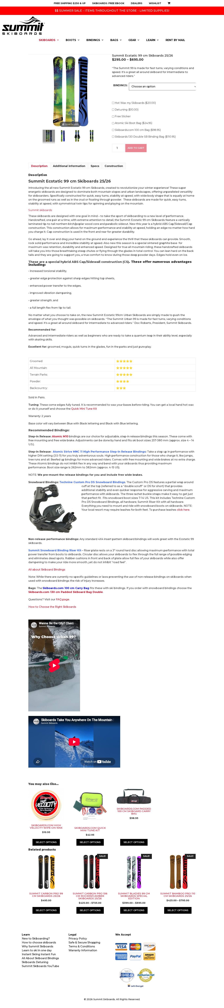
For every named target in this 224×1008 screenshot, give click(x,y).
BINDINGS (93, 40)
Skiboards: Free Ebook (108, 3)
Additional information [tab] (69, 166)
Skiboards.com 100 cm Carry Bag (66, 588)
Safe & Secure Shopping (84, 942)
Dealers (136, 3)
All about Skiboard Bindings (46, 569)
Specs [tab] (95, 166)
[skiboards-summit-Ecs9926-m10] (91, 136)
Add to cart (136, 147)
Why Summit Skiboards (37, 946)
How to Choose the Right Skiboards (52, 606)
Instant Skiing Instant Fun (39, 954)
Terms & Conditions (82, 946)
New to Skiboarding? (36, 938)
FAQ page (62, 599)
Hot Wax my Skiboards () (135, 102)
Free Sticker (123, 116)
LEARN (150, 40)
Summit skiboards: (40, 210)
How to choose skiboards (39, 942)
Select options (90, 910)
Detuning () (127, 109)
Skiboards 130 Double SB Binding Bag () (145, 136)
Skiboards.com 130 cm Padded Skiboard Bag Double (65, 592)
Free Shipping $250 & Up (70, 3)
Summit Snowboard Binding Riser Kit (54, 550)
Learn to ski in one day (37, 950)
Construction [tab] (114, 166)
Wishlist (155, 3)
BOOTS (71, 40)
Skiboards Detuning (35, 962)
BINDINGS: (120, 85)
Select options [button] (46, 842)
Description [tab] (39, 166)
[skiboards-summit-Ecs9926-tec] (77, 136)
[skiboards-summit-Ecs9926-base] (63, 136)
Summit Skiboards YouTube (40, 966)
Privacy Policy (78, 938)
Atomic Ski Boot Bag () (133, 123)
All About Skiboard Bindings (40, 958)
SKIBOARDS (47, 40)
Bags (114, 40)
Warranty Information (83, 950)
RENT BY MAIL (175, 40)
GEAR (132, 40)
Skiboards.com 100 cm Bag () (138, 130)
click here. (183, 509)
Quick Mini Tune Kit (84, 408)
